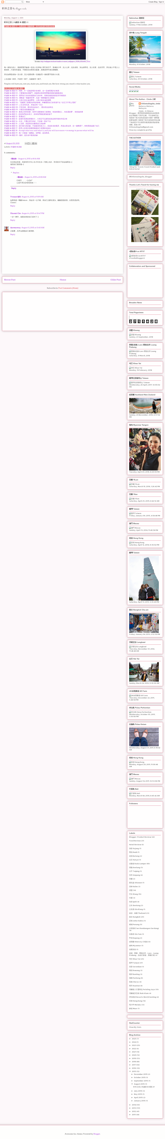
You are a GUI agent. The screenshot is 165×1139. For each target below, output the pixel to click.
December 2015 (141, 1074)
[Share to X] (31, 143)
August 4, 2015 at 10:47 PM (33, 213)
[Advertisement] (62, 311)
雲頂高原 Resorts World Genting (142, 997)
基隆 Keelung (134, 867)
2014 (134, 1105)
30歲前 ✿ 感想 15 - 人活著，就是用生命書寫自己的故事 (25, 124)
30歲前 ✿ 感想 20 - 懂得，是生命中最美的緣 (21, 135)
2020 (134, 1055)
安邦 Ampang (134, 875)
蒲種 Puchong (134, 978)
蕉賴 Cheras (134, 982)
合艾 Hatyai (134, 860)
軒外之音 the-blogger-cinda (14, 9)
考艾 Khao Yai (134, 959)
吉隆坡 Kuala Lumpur (137, 864)
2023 (134, 1045)
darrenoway (15, 228)
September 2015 (141, 1081)
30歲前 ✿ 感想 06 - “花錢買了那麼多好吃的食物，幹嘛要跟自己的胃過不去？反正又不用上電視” (40, 102)
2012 (134, 1111)
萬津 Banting (134, 974)
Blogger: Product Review (140, 837)
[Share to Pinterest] (36, 143)
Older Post (115, 280)
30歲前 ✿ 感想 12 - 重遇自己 (15, 116)
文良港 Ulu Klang (136, 909)
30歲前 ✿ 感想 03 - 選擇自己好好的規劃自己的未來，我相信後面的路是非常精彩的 (35, 95)
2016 (134, 1068)
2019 (134, 1058)
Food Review (135, 841)
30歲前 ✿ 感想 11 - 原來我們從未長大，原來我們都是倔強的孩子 (28, 114)
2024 (134, 1042)
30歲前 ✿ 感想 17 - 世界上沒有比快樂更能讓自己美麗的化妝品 (27, 128)
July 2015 (138, 1091)
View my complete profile (140, 130)
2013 (134, 1108)
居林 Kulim (133, 886)
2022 (134, 1049)
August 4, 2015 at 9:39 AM (33, 197)
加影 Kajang (134, 848)
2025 (134, 1039)
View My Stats (135, 1027)
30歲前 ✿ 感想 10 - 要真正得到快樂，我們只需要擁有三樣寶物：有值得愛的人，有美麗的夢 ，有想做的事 (43, 112)
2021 (134, 1052)
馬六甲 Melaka (135, 1005)
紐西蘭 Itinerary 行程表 (138, 942)
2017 (134, 1065)
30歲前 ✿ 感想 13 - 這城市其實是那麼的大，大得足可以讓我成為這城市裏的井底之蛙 (36, 119)
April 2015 (138, 1097)
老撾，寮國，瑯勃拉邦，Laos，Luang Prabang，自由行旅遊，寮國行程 (143, 954)
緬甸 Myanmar (135, 945)
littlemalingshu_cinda (150, 104)
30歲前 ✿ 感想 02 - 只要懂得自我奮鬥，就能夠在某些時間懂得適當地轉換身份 (33, 93)
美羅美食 (132, 949)
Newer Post (9, 280)
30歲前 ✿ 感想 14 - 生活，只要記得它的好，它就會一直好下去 (27, 121)
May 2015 (138, 1094)
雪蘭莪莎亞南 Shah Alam (138, 993)
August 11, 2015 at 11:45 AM (32, 228)
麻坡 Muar (133, 1008)
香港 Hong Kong (135, 1001)
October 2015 (140, 1077)
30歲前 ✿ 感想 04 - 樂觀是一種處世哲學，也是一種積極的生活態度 (29, 98)
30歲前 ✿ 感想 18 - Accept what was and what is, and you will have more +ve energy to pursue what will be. (49, 130)
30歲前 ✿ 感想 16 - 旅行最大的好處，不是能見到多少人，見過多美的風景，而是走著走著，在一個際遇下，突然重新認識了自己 (52, 126)
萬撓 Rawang (134, 970)
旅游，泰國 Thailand (137, 913)
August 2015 (139, 1084)
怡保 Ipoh (133, 902)
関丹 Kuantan (134, 986)
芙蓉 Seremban (135, 967)
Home (63, 280)
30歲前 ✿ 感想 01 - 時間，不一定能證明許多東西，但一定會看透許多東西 (31, 91)
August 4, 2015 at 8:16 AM (29, 159)
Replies (16, 173)
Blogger (96, 1134)
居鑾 (131, 890)
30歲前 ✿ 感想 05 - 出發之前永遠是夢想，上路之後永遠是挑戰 (27, 100)
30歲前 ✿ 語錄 (16, 147)
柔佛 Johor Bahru (136, 921)
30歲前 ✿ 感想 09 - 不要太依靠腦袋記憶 (19, 110)
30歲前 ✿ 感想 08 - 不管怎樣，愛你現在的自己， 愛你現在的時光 (29, 107)
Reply (12, 168)
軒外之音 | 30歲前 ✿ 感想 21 (144, 1087)
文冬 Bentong (134, 905)
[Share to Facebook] (33, 143)
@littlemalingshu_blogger (140, 177)
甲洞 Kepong (134, 938)
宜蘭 (131, 879)
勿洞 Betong (134, 856)
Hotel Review (135, 845)
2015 (134, 1071)
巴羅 (131, 898)
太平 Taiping (134, 871)
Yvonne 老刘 (15, 197)
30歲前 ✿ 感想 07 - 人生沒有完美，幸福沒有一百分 (23, 105)
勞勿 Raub (133, 852)
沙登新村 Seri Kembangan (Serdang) (144, 928)
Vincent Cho (15, 213)
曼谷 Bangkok (134, 917)
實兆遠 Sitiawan (135, 883)
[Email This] (26, 143)
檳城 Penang (134, 924)
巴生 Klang (133, 894)
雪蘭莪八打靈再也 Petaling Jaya (142, 989)
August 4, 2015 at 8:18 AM (35, 177)
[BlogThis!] (28, 143)
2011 (134, 1115)
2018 (134, 1062)
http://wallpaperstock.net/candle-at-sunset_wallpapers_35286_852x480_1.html (65, 61)
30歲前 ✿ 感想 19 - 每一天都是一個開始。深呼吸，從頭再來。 (27, 133)
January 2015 (140, 1101)
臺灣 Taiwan (134, 963)
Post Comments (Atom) (68, 288)
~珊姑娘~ (13, 159)
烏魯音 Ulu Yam (135, 934)
